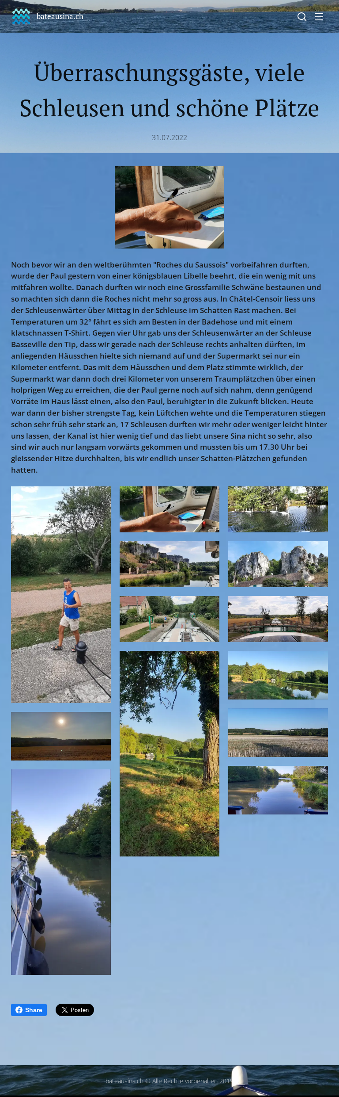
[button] (302, 16)
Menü (319, 16)
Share (33, 1009)
